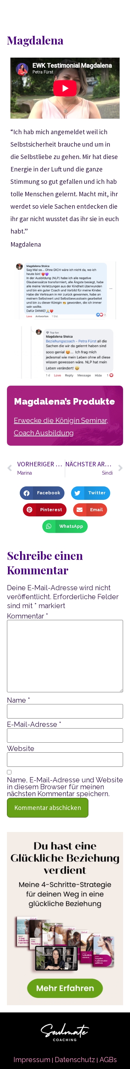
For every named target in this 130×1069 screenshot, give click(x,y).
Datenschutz (75, 1060)
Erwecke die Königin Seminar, (61, 420)
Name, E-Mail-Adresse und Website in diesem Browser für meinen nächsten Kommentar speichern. (65, 786)
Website (20, 748)
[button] (42, 492)
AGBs (108, 1060)
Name (18, 700)
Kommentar (27, 616)
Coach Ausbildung (44, 433)
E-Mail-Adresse (34, 724)
